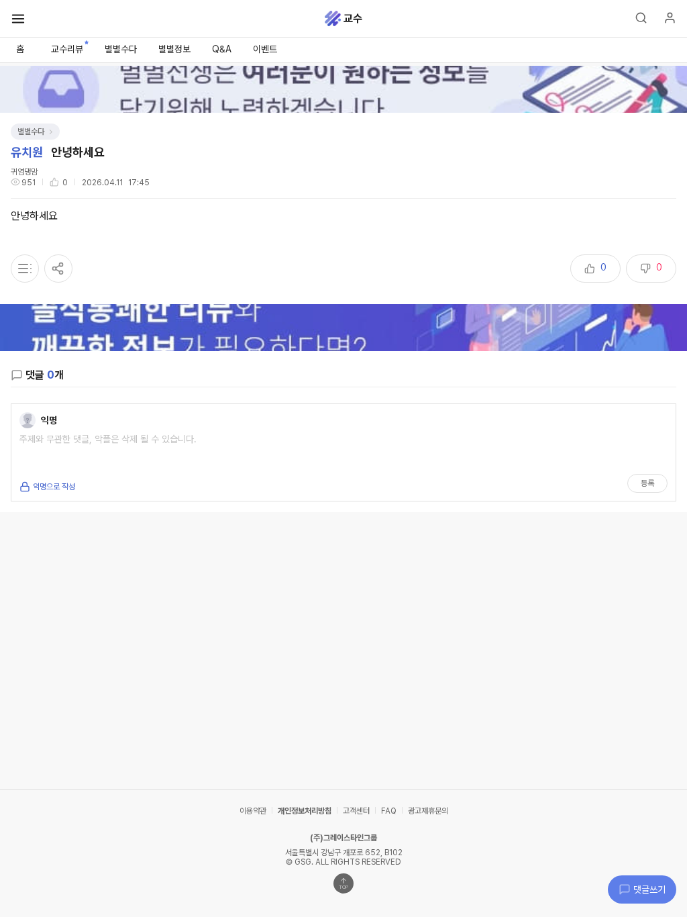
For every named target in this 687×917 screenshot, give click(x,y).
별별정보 (174, 49)
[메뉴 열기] (18, 18)
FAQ (389, 811)
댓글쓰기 (649, 889)
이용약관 (253, 811)
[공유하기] (58, 268)
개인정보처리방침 (304, 811)
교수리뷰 (67, 49)
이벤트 (265, 49)
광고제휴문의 (428, 811)
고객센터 (356, 811)
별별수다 (121, 49)
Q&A (221, 49)
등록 (647, 483)
